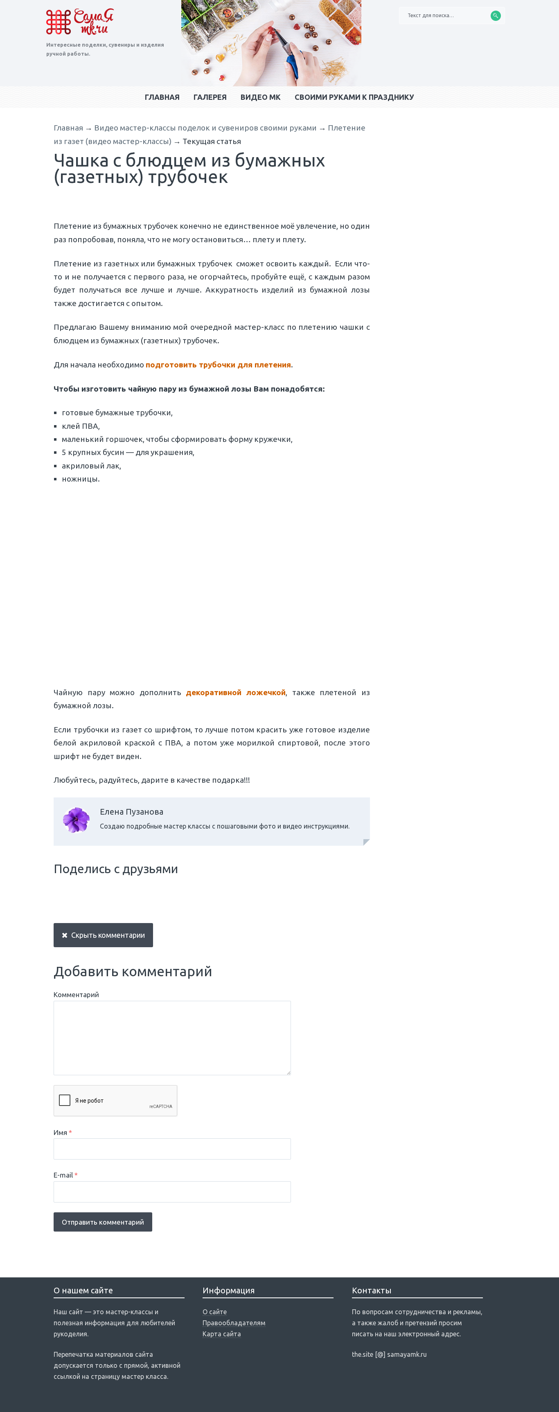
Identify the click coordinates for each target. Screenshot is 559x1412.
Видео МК (261, 97)
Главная (162, 97)
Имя (63, 1132)
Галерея (210, 97)
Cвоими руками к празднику (354, 97)
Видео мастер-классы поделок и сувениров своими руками (205, 127)
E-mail (66, 1175)
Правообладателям (234, 1322)
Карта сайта (222, 1334)
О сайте (215, 1311)
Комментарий (76, 994)
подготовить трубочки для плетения (218, 364)
